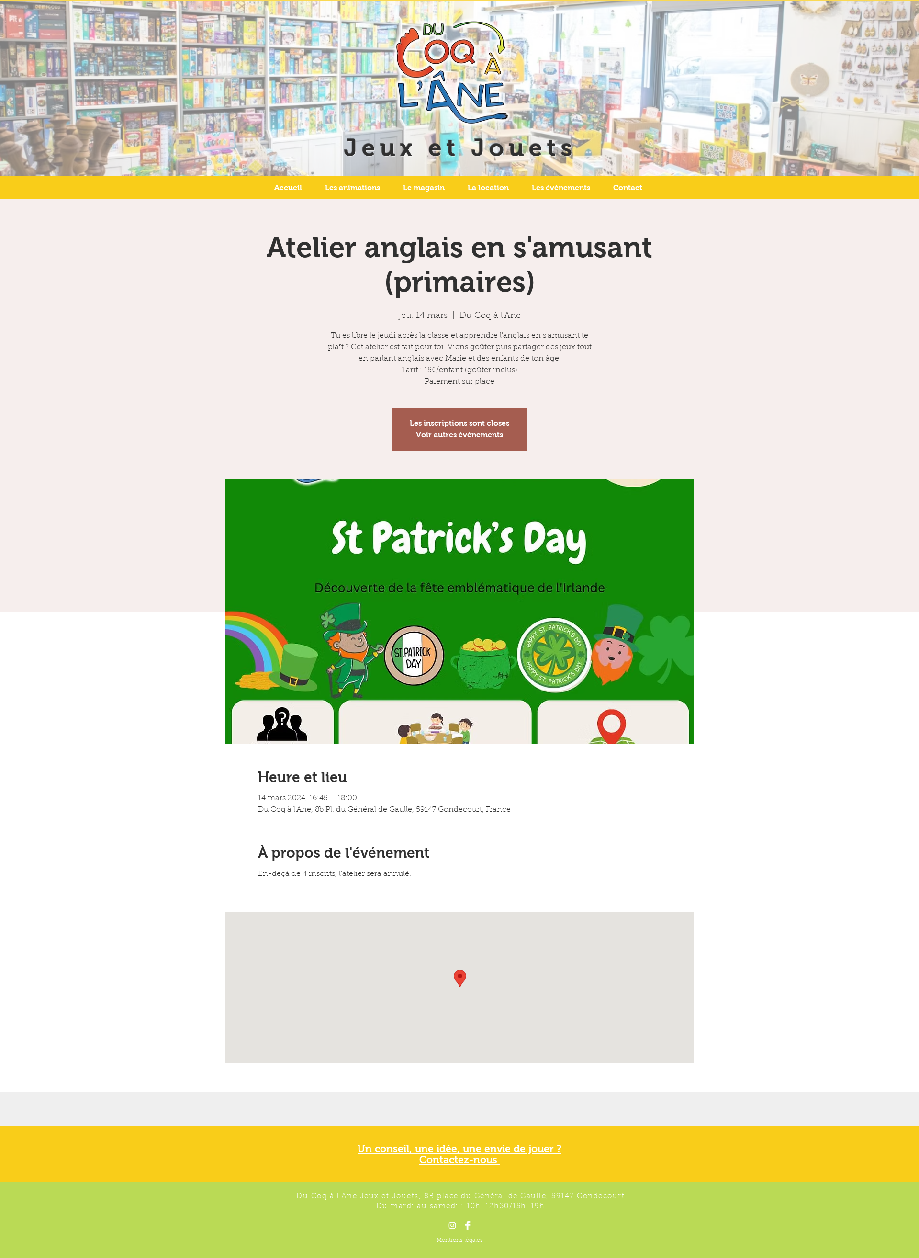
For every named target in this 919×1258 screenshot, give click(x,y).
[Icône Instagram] (452, 1225)
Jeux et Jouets (460, 148)
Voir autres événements (459, 435)
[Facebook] (467, 1225)
